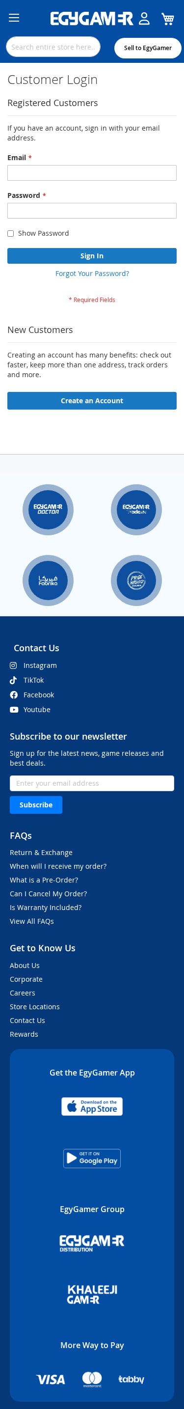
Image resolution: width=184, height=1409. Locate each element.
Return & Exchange (41, 852)
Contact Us (27, 1020)
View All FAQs (32, 921)
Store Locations (35, 1006)
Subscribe (36, 804)
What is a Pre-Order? (44, 879)
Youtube (37, 709)
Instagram (40, 665)
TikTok (34, 680)
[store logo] (92, 19)
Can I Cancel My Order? (48, 893)
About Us (25, 965)
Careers (22, 992)
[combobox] (53, 46)
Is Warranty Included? (45, 907)
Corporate (26, 979)
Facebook (39, 694)
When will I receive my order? (58, 866)
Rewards (24, 1034)
